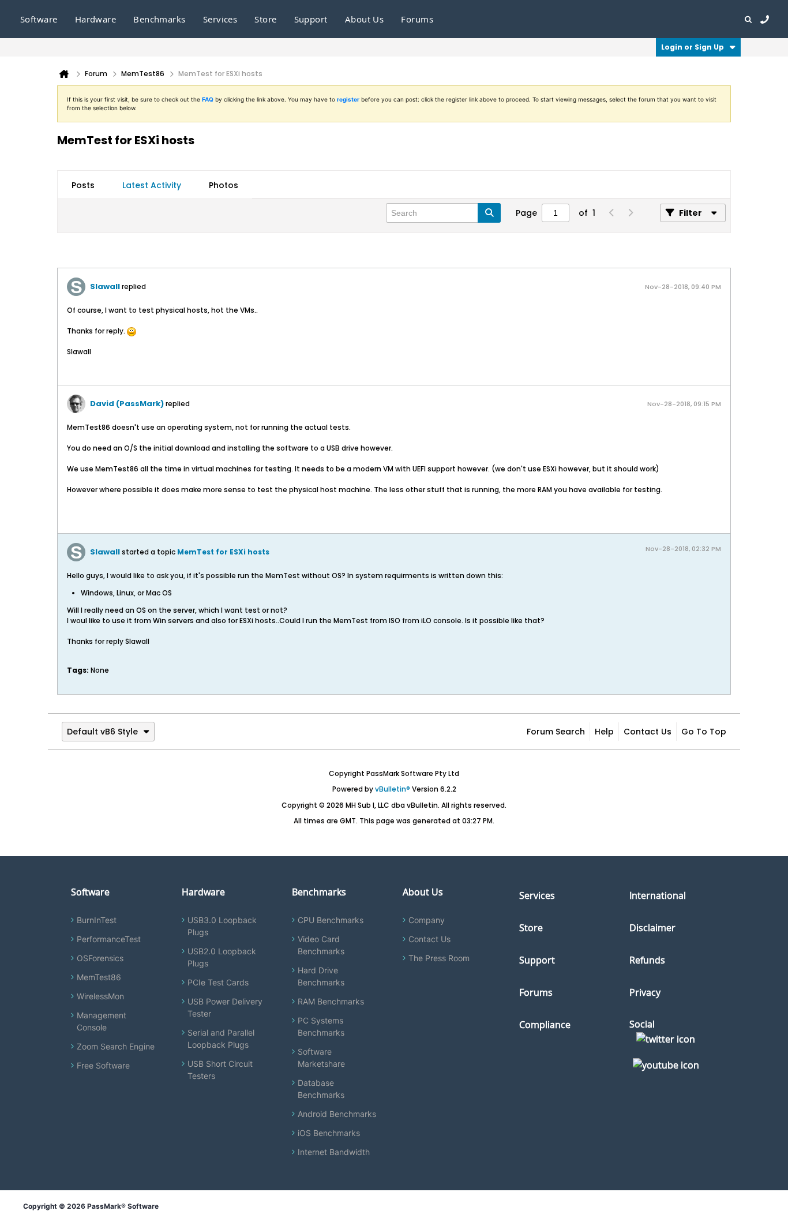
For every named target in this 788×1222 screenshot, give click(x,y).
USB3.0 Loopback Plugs (222, 926)
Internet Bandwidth (334, 1152)
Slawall (105, 286)
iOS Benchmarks (329, 1133)
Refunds (647, 960)
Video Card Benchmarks (321, 945)
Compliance (545, 1024)
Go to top (703, 731)
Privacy (645, 992)
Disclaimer (652, 927)
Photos (223, 185)
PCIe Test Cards (218, 982)
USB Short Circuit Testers (220, 1070)
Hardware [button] (96, 19)
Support (311, 19)
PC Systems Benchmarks (321, 1026)
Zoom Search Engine (116, 1046)
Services (537, 895)
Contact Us (647, 731)
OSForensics (100, 958)
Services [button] (220, 19)
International (657, 895)
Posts (83, 185)
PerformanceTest (109, 939)
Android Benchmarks (337, 1114)
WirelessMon (100, 996)
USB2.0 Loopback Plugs (221, 957)
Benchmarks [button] (159, 19)
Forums (417, 19)
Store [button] (265, 19)
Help (604, 731)
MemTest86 (99, 977)
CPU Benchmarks (330, 920)
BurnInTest (97, 920)
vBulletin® (392, 789)
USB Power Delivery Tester (224, 1007)
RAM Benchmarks (331, 1001)
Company (426, 920)
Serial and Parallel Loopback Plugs (220, 1038)
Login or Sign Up (692, 47)
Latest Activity (151, 185)
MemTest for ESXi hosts (223, 552)
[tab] (83, 185)
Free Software (103, 1065)
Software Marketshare (321, 1058)
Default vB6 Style (102, 731)
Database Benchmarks (321, 1089)
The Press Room (439, 958)
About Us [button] (364, 19)
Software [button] (39, 19)
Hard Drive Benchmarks (321, 976)
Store (531, 927)
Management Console (101, 1021)
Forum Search (556, 731)
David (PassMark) (127, 403)
